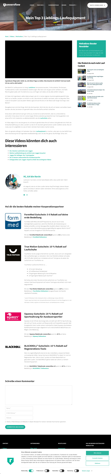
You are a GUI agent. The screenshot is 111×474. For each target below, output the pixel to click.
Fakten (49, 160)
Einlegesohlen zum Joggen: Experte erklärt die (24, 160)
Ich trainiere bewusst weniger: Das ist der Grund (96, 90)
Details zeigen (86, 470)
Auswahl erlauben (97, 458)
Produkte (72, 5)
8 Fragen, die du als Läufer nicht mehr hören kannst (95, 97)
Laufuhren (32, 87)
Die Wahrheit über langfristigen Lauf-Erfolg (95, 77)
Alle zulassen (97, 453)
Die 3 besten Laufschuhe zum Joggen (21, 151)
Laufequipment (41, 131)
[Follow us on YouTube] (24, 195)
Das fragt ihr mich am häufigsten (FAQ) (95, 70)
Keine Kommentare (63, 25)
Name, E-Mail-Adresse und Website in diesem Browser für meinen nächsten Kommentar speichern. (36, 422)
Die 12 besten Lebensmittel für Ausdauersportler (25, 157)
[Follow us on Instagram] (27, 195)
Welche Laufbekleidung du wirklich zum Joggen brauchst (28, 153)
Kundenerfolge (54, 5)
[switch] (47, 470)
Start (6, 36)
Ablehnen (97, 463)
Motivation (19, 36)
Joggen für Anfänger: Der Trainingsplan (22, 155)
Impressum (61, 448)
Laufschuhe (43, 118)
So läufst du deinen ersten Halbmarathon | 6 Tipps (93, 103)
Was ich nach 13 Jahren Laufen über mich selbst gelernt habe (95, 83)
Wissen (64, 5)
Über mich (40, 5)
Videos (32, 5)
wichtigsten (43, 160)
